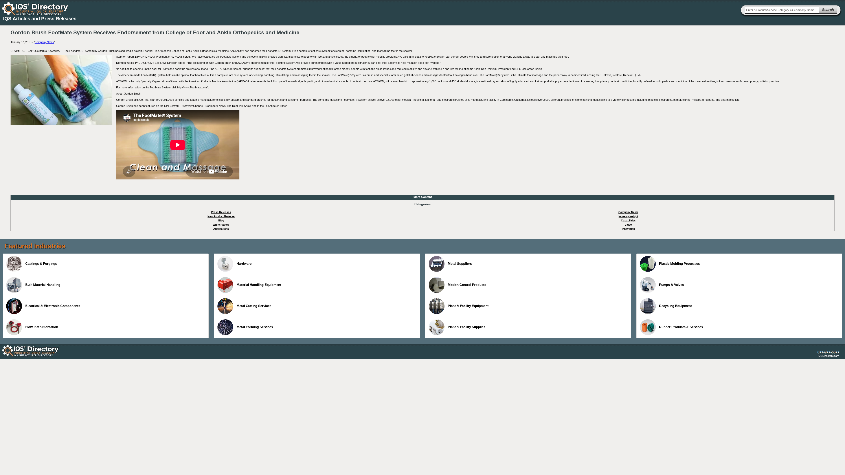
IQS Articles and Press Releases (39, 18)
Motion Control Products (467, 285)
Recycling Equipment (675, 306)
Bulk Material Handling (42, 285)
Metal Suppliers (460, 263)
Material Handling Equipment (259, 285)
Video (628, 224)
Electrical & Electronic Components (52, 306)
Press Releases (221, 212)
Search (828, 10)
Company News (44, 42)
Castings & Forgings (41, 263)
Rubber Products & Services (681, 327)
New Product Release (221, 216)
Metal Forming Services (255, 327)
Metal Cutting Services (254, 306)
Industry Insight (628, 216)
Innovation (628, 228)
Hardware (244, 263)
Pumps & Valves (671, 285)
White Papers (221, 224)
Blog (221, 220)
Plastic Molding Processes (679, 263)
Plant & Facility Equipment (468, 306)
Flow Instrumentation (41, 327)
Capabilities (628, 220)
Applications (221, 228)
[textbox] (782, 10)
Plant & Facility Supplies (466, 327)
